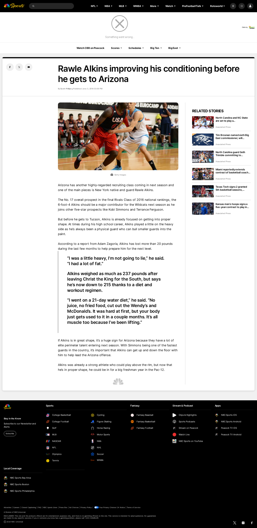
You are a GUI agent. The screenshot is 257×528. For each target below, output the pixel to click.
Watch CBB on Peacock (90, 47)
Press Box (63, 507)
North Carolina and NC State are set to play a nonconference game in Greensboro (232, 119)
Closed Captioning (28, 507)
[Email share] (28, 67)
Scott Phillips (65, 89)
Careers (16, 507)
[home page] (14, 6)
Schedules (134, 47)
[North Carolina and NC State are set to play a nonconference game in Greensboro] (203, 122)
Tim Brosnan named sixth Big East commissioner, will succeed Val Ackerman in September (232, 137)
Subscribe (10, 433)
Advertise (7, 507)
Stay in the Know (12, 418)
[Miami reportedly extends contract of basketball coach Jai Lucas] (203, 174)
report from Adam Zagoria (98, 244)
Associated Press (223, 127)
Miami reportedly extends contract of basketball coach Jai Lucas (232, 171)
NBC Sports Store (50, 507)
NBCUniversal (19, 512)
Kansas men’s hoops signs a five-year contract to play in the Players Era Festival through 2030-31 (232, 206)
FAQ (39, 507)
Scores (115, 47)
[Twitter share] (19, 67)
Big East (173, 47)
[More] (233, 6)
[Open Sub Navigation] (97, 6)
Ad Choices (73, 507)
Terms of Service (133, 507)
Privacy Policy (86, 507)
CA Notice (121, 507)
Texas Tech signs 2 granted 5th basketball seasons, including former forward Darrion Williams (231, 188)
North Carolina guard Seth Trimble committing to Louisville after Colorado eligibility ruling (230, 154)
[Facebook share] (10, 67)
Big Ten (154, 47)
